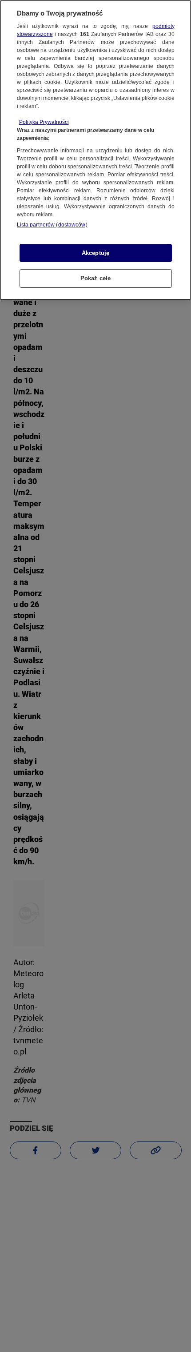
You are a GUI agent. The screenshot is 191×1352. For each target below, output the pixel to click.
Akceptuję (95, 253)
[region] (95, 150)
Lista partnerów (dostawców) (52, 225)
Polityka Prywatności (44, 122)
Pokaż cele (95, 278)
